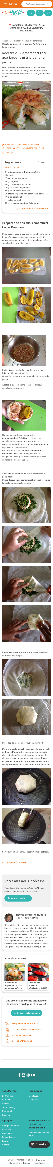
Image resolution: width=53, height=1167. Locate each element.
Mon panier (38, 13)
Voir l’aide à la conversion (34, 209)
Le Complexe (8, 1096)
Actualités (6, 1129)
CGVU (11, 1160)
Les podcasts (8, 1137)
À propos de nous (10, 1125)
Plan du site (39, 1163)
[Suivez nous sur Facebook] (19, 1075)
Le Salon (6, 1099)
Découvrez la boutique (28, 1013)
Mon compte (30, 13)
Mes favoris (47, 13)
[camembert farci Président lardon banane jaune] (26, 265)
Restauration (8, 1111)
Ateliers (5, 1103)
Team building (8, 1107)
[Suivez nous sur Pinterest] (28, 1075)
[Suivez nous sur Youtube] (33, 1075)
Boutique (6, 1115)
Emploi (5, 1141)
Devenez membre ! (18, 898)
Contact (5, 1145)
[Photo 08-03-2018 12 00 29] (26, 584)
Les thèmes (15, 41)
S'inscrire (41, 1144)
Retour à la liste (16, 863)
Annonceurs (7, 1133)
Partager (9, 152)
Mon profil (33, 1099)
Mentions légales (25, 1160)
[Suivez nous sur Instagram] (23, 1075)
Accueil (5, 41)
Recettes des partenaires (32, 41)
